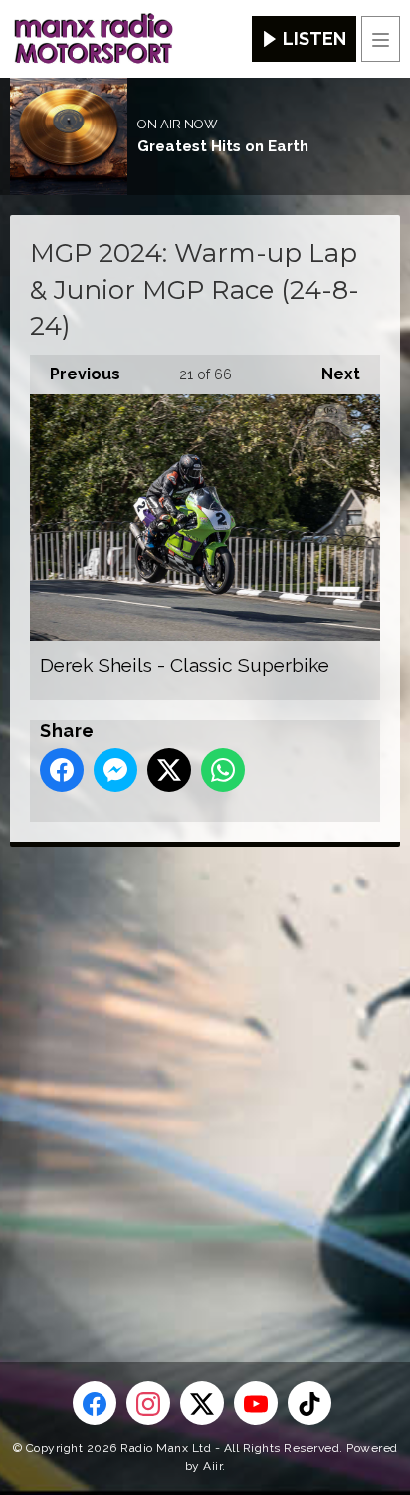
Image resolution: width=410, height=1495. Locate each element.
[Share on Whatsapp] (223, 770)
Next (331, 374)
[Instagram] (148, 1403)
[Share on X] (169, 770)
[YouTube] (256, 1403)
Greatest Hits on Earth (222, 146)
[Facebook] (94, 1403)
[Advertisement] (205, 1072)
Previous (75, 374)
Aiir (212, 1466)
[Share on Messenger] (115, 770)
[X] (202, 1403)
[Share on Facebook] (62, 770)
